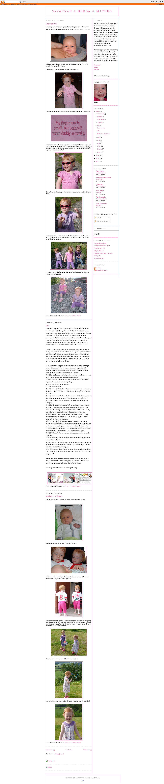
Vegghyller (99, 179)
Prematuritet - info (99, 248)
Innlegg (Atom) (59, 754)
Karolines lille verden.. (104, 177)
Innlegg (98, 217)
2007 (97, 161)
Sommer (98, 192)
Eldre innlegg (87, 750)
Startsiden (69, 750)
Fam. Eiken (100, 190)
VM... (48, 325)
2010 (97, 111)
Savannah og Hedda (100, 270)
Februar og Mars (101, 186)
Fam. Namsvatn (101, 204)
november (100, 114)
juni (98, 137)
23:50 (66, 486)
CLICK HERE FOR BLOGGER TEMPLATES (12, 4)
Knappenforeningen (100, 243)
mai (98, 140)
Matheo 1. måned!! (54, 496)
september (100, 119)
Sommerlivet (51, 24)
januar (99, 152)
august (99, 122)
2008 (97, 158)
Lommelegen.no (99, 258)
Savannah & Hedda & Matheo (82, 11)
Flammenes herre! (101, 199)
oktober (99, 117)
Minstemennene (101, 173)
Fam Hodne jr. (101, 197)
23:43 (66, 315)
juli (98, 125)
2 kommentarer (75, 742)
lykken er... (99, 184)
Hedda (96, 67)
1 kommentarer (75, 486)
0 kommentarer (75, 315)
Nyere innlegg (50, 750)
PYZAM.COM (159, 4)
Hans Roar (97, 268)
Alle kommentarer (102, 221)
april (98, 143)
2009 (97, 155)
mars (99, 146)
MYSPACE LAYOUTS (31, 4)
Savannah (97, 65)
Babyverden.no (98, 251)
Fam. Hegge (100, 171)
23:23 (66, 742)
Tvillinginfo (97, 256)
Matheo (96, 69)
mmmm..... (99, 205)
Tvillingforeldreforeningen (102, 245)
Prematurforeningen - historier (103, 253)
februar (99, 149)
